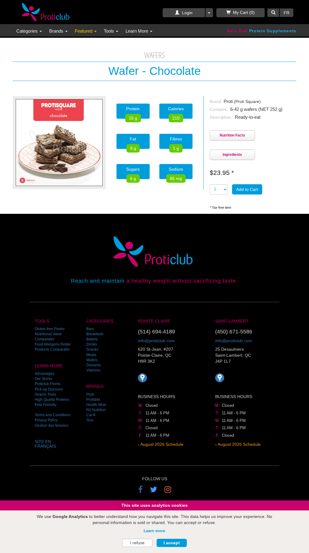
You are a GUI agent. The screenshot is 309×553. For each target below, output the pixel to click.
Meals (91, 355)
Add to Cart (247, 189)
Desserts (93, 365)
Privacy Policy (46, 420)
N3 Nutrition (96, 410)
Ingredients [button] (232, 155)
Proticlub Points (47, 384)
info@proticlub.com (156, 340)
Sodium (176, 173)
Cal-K (91, 415)
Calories (176, 112)
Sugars (133, 173)
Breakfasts (95, 334)
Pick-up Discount (48, 389)
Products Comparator (52, 349)
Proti (90, 394)
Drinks (91, 344)
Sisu (90, 420)
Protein (133, 112)
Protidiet (93, 399)
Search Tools (45, 394)
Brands (57, 31)
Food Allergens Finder (53, 344)
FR (286, 12)
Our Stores (43, 379)
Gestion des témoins (51, 425)
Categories (27, 31)
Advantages (44, 373)
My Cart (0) (244, 12)
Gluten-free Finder (50, 329)
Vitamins (93, 370)
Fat (133, 143)
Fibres (176, 143)
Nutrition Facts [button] (232, 135)
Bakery (92, 339)
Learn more (154, 531)
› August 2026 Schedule (160, 444)
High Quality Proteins (52, 399)
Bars (90, 329)
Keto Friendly (45, 405)
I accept (172, 542)
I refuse (137, 542)
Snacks (92, 349)
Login (187, 12)
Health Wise (96, 405)
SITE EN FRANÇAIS (45, 444)
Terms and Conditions (53, 415)
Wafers (92, 360)
